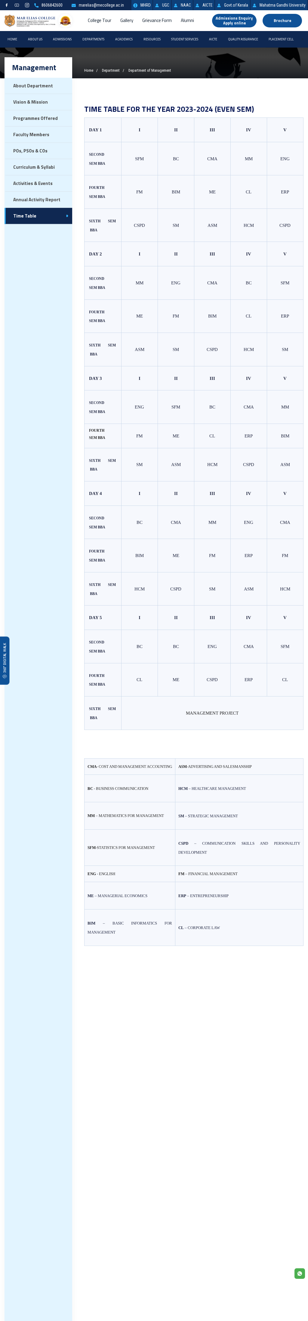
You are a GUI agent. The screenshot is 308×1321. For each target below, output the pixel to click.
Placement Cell (281, 39)
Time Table (24, 215)
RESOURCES (152, 39)
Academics (124, 39)
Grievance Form (157, 20)
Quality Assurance (243, 39)
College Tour (99, 20)
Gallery (126, 20)
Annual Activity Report (36, 199)
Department (111, 70)
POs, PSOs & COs (30, 150)
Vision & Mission (30, 102)
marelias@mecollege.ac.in (101, 5)
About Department (33, 85)
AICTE (207, 5)
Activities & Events (33, 183)
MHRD (145, 5)
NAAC (186, 5)
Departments (93, 39)
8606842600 (52, 5)
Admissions (62, 39)
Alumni (187, 20)
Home (12, 39)
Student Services (184, 39)
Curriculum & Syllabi (34, 167)
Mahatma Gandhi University (283, 5)
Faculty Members (31, 134)
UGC (165, 5)
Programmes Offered (35, 118)
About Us (35, 39)
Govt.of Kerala (236, 5)
